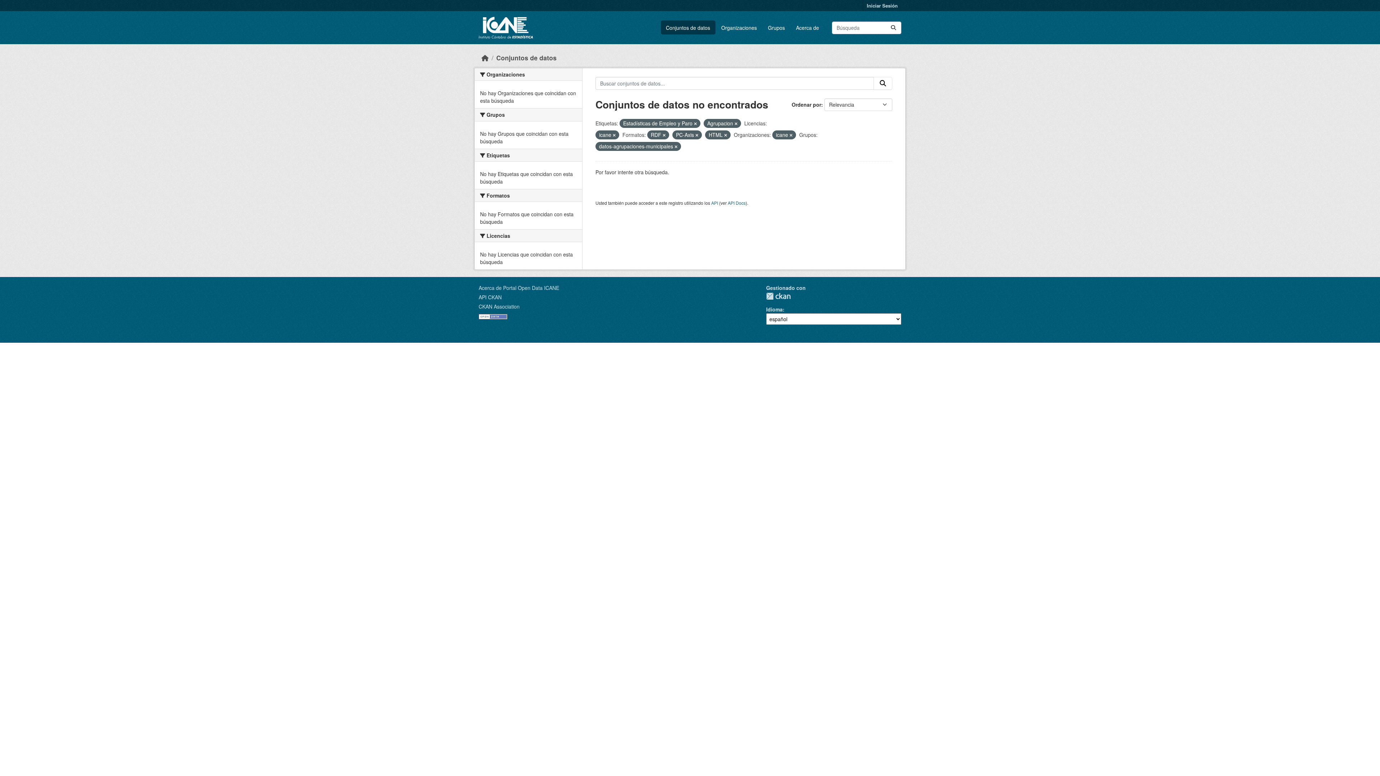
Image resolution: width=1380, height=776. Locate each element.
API (714, 203)
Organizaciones (739, 27)
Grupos (776, 27)
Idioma (774, 309)
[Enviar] (893, 28)
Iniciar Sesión (882, 5)
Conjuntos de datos (688, 27)
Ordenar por (806, 104)
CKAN (778, 296)
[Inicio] (485, 57)
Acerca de (807, 27)
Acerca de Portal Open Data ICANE (519, 287)
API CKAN (490, 297)
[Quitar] (695, 123)
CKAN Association (499, 306)
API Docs (737, 203)
